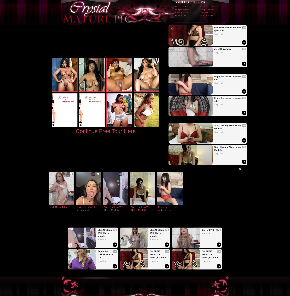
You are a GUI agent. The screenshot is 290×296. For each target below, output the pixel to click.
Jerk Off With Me (222, 49)
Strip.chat (218, 34)
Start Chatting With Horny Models (227, 127)
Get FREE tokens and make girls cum (228, 29)
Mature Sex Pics (181, 7)
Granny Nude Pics (207, 10)
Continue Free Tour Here (106, 131)
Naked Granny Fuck (183, 12)
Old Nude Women (206, 15)
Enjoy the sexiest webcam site (228, 78)
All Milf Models (180, 15)
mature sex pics (206, 12)
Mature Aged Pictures (208, 7)
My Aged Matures (182, 10)
